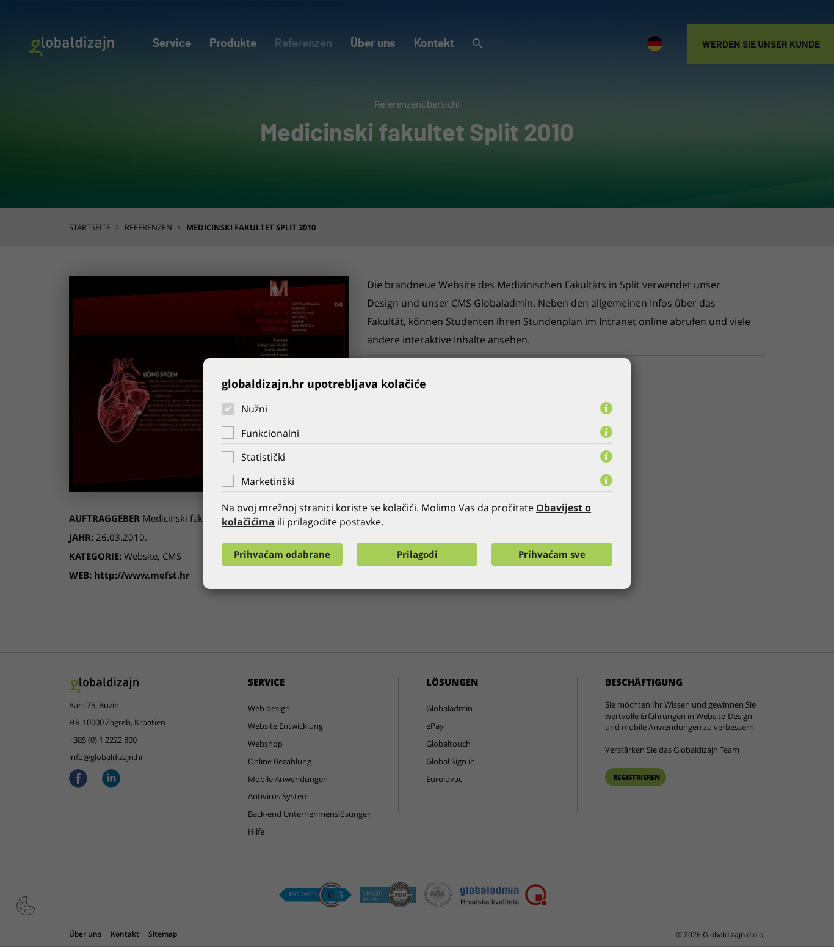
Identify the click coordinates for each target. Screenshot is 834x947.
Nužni (254, 408)
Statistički (263, 457)
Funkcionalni (270, 433)
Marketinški (267, 481)
